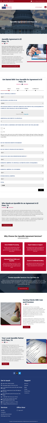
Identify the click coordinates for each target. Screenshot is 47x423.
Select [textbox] (2, 145)
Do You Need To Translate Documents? (12, 149)
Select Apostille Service (8, 93)
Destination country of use (9, 100)
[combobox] (22, 97)
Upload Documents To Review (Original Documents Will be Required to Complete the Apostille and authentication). (22, 107)
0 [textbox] (1, 121)
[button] (45, 7)
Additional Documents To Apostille (11, 118)
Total (2, 182)
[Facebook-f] (14, 373)
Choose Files (26, 114)
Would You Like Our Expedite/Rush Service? (14, 156)
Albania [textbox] (2, 103)
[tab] (17, 89)
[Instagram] (17, 373)
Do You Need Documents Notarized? (11, 142)
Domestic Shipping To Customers (11, 169)
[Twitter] (20, 373)
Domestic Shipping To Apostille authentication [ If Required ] (19, 162)
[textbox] (21, 97)
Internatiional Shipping (8, 176)
